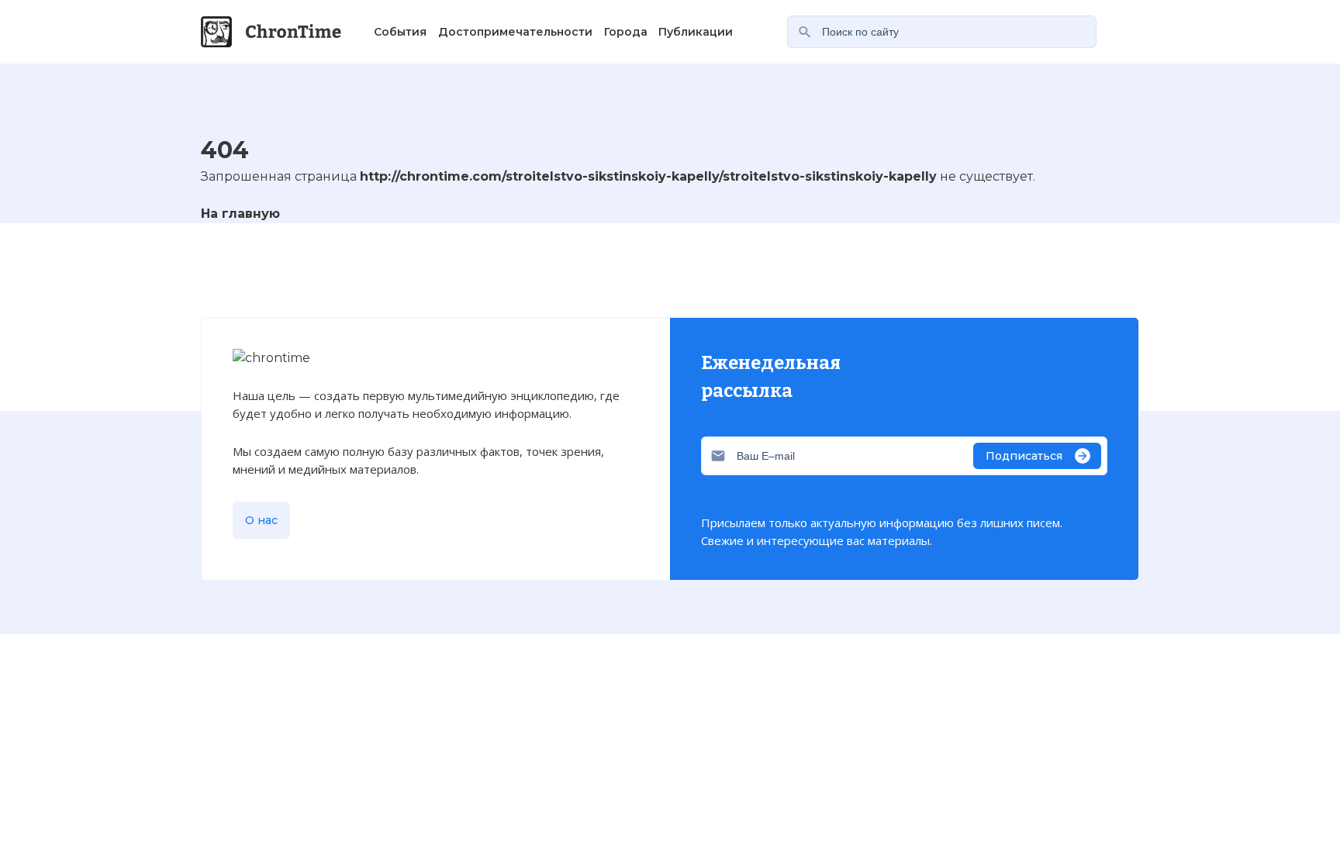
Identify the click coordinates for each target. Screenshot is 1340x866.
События (400, 32)
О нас (261, 520)
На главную (240, 213)
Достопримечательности (515, 32)
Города (626, 32)
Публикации (695, 32)
